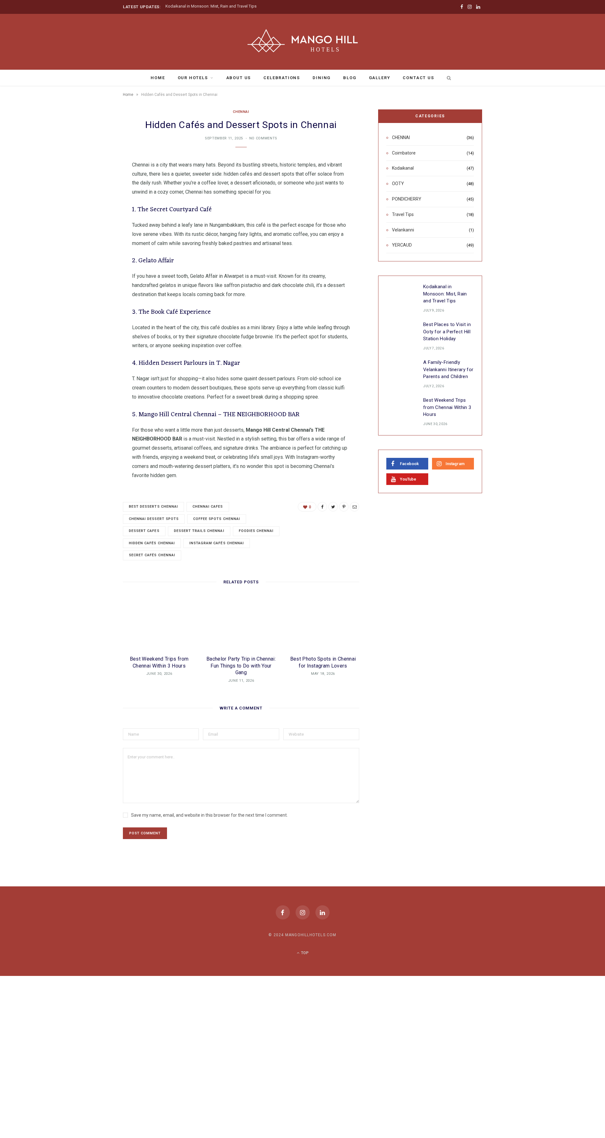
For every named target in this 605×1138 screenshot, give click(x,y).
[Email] (91, 232)
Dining (322, 77)
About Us (238, 77)
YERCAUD (402, 245)
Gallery (379, 77)
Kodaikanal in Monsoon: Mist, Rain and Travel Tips (210, 6)
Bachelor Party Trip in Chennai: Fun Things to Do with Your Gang (241, 665)
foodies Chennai (256, 531)
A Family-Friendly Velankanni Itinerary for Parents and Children (448, 369)
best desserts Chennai (153, 507)
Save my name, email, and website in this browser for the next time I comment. (209, 815)
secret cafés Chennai (152, 555)
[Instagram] (303, 912)
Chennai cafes (208, 507)
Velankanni (403, 229)
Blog (349, 77)
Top (304, 953)
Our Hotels (193, 77)
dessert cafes (144, 531)
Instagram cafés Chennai (216, 543)
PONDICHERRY (406, 198)
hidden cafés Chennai (152, 543)
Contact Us (418, 77)
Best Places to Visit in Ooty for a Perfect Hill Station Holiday (447, 331)
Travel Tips (403, 214)
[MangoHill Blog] (302, 40)
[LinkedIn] (322, 912)
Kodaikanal (403, 168)
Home (158, 77)
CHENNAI (241, 112)
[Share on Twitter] (91, 200)
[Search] (447, 78)
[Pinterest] (91, 216)
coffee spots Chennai (216, 519)
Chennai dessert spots (154, 519)
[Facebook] (283, 912)
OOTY (398, 183)
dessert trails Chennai (199, 531)
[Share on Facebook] (91, 184)
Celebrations (281, 77)
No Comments (263, 138)
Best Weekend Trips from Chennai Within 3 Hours (447, 407)
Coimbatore (404, 152)
